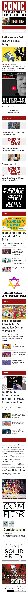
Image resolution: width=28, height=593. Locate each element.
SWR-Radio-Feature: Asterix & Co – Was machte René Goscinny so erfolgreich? (12, 326)
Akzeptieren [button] (10, 591)
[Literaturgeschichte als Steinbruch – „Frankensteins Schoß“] (14, 128)
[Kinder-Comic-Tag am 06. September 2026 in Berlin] (14, 229)
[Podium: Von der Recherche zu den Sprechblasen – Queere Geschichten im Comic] (14, 389)
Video (3, 146)
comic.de (7, 64)
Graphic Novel (8, 456)
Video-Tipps (6, 373)
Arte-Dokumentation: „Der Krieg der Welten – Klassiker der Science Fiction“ (18, 415)
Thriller (19, 473)
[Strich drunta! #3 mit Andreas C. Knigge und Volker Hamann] (6, 356)
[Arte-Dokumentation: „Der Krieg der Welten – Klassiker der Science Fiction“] (6, 417)
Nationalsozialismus (6, 464)
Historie (17, 456)
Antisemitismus (5, 445)
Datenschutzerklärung (20, 591)
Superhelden (12, 473)
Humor (4, 459)
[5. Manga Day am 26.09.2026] (6, 271)
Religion (5, 467)
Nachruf (20, 461)
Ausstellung (11, 445)
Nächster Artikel (13, 112)
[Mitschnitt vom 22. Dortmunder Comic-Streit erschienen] (6, 433)
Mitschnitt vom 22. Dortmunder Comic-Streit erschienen (18, 431)
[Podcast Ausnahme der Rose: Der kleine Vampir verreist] (6, 348)
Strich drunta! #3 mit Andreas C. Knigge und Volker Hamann (19, 353)
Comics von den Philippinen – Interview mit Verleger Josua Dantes (13, 149)
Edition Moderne (15, 451)
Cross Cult (21, 449)
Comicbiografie (5, 449)
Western (4, 476)
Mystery (17, 461)
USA (22, 473)
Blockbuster (4, 447)
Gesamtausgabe (19, 453)
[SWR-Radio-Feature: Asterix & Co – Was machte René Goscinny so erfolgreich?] (14, 317)
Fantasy (4, 453)
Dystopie (9, 451)
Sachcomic (18, 467)
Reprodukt (11, 467)
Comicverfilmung (14, 449)
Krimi (15, 459)
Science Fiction (12, 470)
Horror (22, 456)
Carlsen (9, 447)
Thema (9, 161)
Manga (10, 461)
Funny (13, 453)
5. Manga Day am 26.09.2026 (18, 268)
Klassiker (10, 459)
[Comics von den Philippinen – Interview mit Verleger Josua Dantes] (14, 144)
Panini (14, 464)
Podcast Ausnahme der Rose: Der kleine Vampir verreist (18, 345)
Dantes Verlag (11, 106)
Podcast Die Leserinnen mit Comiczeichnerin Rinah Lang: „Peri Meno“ (18, 362)
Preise (23, 464)
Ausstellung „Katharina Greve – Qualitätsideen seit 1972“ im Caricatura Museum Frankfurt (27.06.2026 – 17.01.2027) (19, 261)
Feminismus (9, 453)
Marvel (13, 461)
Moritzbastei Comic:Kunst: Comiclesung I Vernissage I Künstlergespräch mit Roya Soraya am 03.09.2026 (18, 252)
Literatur (5, 461)
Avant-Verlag (19, 445)
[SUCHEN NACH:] (14, 31)
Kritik (3, 130)
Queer (3, 467)
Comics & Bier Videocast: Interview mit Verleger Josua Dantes (13, 179)
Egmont (21, 451)
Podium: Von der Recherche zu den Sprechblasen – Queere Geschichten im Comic (13, 397)
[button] (14, 21)
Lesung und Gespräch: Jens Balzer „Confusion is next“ (18, 422)
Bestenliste (5, 161)
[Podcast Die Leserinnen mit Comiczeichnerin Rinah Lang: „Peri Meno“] (6, 364)
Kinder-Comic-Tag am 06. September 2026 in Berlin (14, 236)
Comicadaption (16, 447)
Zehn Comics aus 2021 (9, 164)
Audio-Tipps (6, 301)
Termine (5, 213)
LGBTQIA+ (18, 459)
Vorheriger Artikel (15, 110)
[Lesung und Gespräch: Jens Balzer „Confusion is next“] (6, 425)
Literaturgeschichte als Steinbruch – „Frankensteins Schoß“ (13, 133)
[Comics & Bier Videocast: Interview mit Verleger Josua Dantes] (14, 173)
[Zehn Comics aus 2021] (14, 160)
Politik (19, 464)
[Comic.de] (14, 8)
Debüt (6, 451)
